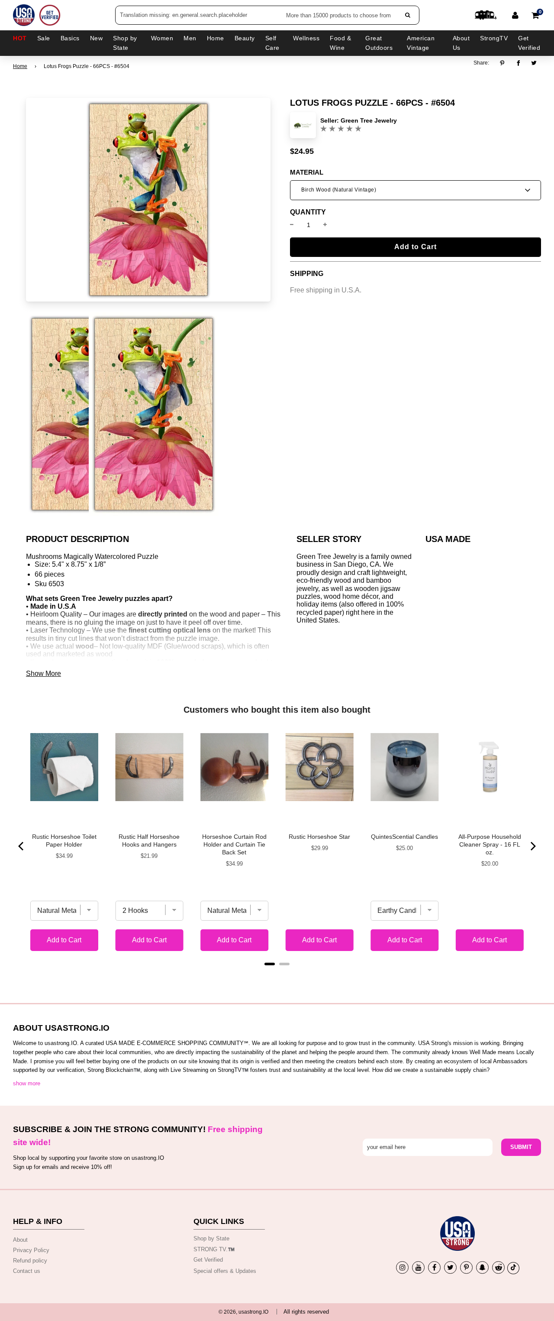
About (20, 1240)
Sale (43, 38)
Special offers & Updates (224, 1271)
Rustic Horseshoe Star (319, 836)
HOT (20, 38)
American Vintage (421, 43)
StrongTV (494, 38)
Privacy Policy (31, 1250)
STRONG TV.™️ (214, 1249)
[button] (415, 190)
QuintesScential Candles (404, 836)
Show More (43, 673)
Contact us (26, 1271)
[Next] (532, 846)
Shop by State (211, 1238)
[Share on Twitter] (534, 63)
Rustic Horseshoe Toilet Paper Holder (64, 840)
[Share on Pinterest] (504, 63)
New (96, 38)
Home (20, 66)
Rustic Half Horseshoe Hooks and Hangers (149, 840)
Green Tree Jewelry (369, 120)
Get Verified (529, 43)
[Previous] (21, 846)
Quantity (308, 212)
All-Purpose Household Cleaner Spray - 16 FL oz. (489, 844)
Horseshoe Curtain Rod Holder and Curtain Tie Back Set (234, 844)
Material (306, 172)
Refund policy (30, 1260)
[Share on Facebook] (518, 63)
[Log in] (515, 15)
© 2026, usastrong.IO (243, 1312)
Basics (70, 38)
